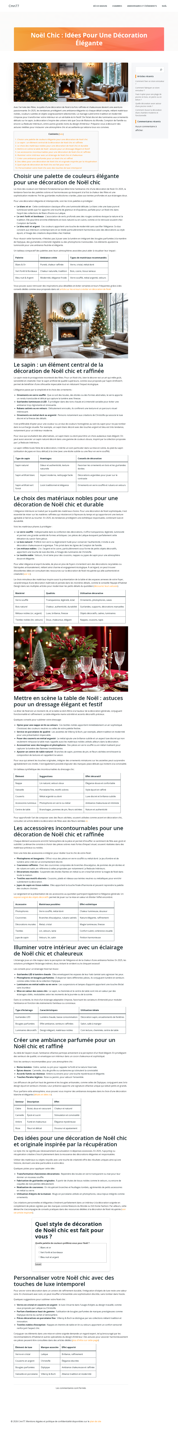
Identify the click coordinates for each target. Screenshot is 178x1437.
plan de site (95, 1421)
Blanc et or (46, 1247)
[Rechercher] (161, 70)
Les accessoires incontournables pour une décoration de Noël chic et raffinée (52, 152)
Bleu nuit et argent (50, 1257)
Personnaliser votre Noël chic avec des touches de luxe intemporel (48, 168)
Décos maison (100, 6)
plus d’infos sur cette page (85, 1340)
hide (61, 134)
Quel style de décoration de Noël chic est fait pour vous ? (43, 164)
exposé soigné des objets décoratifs (31, 897)
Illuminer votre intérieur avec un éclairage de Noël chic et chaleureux (48, 155)
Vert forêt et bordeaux (52, 1252)
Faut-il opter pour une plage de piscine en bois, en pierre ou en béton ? (148, 97)
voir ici (27, 574)
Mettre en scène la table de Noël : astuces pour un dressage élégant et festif (52, 149)
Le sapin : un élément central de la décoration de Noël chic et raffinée (49, 142)
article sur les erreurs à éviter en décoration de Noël (85, 289)
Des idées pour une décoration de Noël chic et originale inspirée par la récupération (56, 161)
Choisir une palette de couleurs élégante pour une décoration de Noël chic (51, 139)
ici (87, 821)
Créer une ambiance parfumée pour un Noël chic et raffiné (44, 158)
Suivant (38, 1264)
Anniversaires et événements (142, 6)
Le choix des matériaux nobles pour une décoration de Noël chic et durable (51, 145)
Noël (164, 6)
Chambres (117, 6)
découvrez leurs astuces (106, 586)
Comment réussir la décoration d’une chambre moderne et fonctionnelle (148, 113)
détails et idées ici (42, 1094)
